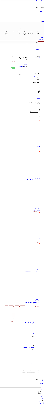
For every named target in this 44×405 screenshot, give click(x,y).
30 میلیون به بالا (39, 393)
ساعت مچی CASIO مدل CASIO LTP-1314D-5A (33, 210)
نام (39, 111)
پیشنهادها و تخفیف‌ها (41, 41)
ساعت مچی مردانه (32, 43)
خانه (39, 43)
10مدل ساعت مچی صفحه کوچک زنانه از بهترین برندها (27, 334)
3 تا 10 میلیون (39, 391)
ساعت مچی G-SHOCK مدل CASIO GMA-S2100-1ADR (32, 271)
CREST (35, 76)
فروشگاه (38, 43)
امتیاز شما (38, 103)
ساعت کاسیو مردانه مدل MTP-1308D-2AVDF (34, 148)
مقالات (33, 321)
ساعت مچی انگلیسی (21, 28)
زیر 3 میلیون (39, 390)
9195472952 (30, 324)
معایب (39, 110)
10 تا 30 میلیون (39, 392)
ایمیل (39, 112)
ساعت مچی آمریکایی (21, 27)
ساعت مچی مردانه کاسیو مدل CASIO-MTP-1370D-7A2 (34, 48)
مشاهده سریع (38, 146)
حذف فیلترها (38, 98)
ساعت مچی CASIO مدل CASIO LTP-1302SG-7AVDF (33, 179)
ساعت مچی (35, 43)
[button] (38, 145)
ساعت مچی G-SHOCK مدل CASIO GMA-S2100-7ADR (32, 302)
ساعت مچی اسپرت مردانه (27, 43)
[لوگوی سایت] (41, 20)
